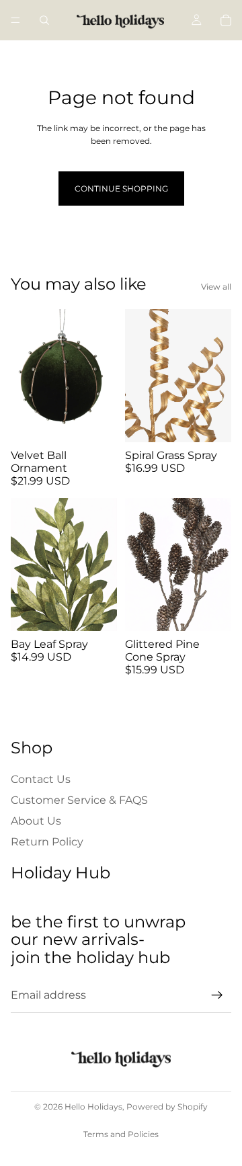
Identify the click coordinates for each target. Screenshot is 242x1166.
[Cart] (226, 20)
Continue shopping (121, 188)
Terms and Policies (121, 1134)
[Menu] (15, 20)
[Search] (44, 20)
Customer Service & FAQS (79, 800)
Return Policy (47, 841)
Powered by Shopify (167, 1106)
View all (216, 287)
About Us (36, 821)
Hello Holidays (93, 1106)
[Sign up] (217, 995)
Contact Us (41, 779)
